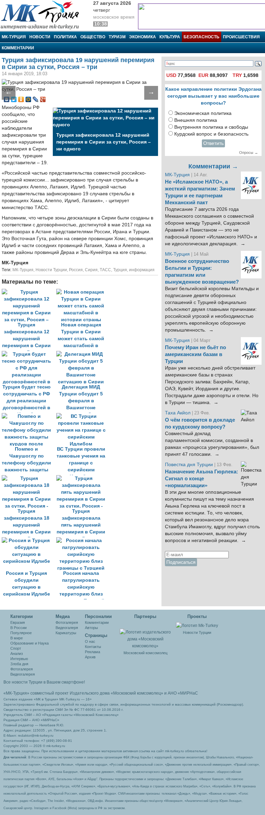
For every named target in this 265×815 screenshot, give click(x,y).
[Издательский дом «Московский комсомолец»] (145, 635)
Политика (65, 37)
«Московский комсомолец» (137, 693)
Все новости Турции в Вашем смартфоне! (44, 682)
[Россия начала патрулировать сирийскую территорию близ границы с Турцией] (82, 540)
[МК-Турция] (43, 14)
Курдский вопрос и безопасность (211, 134)
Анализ (16, 653)
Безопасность (201, 37)
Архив (90, 657)
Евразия (17, 622)
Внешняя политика (195, 120)
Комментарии (18, 48)
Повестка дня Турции (189, 464)
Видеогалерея (22, 674)
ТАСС (105, 269)
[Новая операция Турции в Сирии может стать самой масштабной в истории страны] (82, 292)
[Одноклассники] (21, 99)
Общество (92, 37)
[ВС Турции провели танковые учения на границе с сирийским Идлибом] (82, 416)
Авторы (91, 628)
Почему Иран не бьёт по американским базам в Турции (195, 354)
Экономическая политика (203, 113)
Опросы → (248, 152)
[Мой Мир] (28, 99)
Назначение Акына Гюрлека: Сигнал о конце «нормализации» (201, 478)
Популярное (21, 633)
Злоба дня (19, 664)
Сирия (91, 269)
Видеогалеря (67, 628)
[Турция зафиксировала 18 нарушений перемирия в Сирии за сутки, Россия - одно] (29, 478)
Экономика (142, 37)
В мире (16, 638)
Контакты (93, 647)
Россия (76, 269)
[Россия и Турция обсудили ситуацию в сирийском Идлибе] (29, 540)
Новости (39, 37)
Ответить (213, 143)
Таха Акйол (177, 412)
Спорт (15, 648)
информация (142, 269)
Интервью (19, 659)
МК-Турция (14, 37)
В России (18, 628)
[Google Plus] (43, 99)
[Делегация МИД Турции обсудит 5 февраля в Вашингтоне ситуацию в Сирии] (82, 354)
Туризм (117, 37)
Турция (120, 269)
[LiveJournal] (35, 99)
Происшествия (241, 37)
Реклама (92, 652)
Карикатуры (66, 633)
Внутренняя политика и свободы (211, 127)
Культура (169, 37)
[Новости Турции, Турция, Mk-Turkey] (197, 625)
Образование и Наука (29, 643)
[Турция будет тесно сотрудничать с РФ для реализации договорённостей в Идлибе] (29, 354)
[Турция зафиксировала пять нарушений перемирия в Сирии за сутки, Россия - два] (82, 478)
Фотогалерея (21, 669)
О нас (90, 641)
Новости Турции (51, 269)
